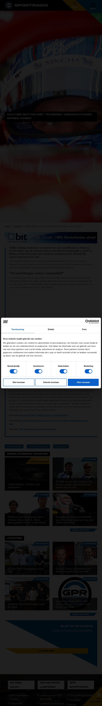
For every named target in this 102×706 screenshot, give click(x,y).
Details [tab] (51, 329)
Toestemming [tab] (17, 329)
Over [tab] (84, 329)
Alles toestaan (83, 382)
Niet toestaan (19, 382)
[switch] (38, 371)
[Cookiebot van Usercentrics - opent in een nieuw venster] (87, 322)
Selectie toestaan (51, 382)
